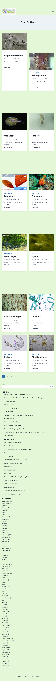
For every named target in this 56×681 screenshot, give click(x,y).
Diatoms (8, 357)
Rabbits (4, 607)
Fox (3, 600)
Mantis (4, 555)
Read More (8, 67)
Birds (3, 514)
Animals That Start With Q (12, 408)
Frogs (3, 505)
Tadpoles (4, 508)
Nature (4, 618)
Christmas (5, 517)
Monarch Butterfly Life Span (12, 422)
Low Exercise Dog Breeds (11, 480)
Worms (4, 584)
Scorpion (4, 575)
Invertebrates (6, 564)
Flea (3, 544)
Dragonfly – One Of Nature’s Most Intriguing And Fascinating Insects (24, 432)
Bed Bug (4, 528)
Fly (2, 546)
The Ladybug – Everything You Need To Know (17, 449)
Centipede (5, 566)
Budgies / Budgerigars (10, 470)
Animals (4, 512)
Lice (3, 553)
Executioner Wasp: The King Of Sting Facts (16, 477)
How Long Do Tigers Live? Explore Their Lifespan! (18, 415)
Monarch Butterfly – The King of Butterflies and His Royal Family (23, 398)
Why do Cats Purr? (9, 487)
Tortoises (4, 663)
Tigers (3, 614)
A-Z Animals (5, 501)
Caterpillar (5, 537)
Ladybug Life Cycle (10, 439)
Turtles (4, 665)
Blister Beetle (8, 466)
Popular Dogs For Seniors (11, 446)
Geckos (4, 656)
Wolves (4, 616)
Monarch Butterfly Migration (12, 494)
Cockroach (5, 539)
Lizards (4, 659)
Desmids (36, 316)
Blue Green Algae (12, 316)
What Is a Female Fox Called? (12, 442)
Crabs (3, 568)
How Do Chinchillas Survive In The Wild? (16, 459)
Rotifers (36, 136)
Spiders (4, 580)
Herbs (3, 634)
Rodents (4, 609)
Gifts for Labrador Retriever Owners (14, 490)
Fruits (3, 632)
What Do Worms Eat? (10, 483)
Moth (3, 559)
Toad (3, 510)
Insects (4, 523)
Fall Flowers (5, 627)
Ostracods (9, 136)
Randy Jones (9, 58)
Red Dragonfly (8, 435)
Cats (3, 593)
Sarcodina (9, 196)
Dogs (3, 596)
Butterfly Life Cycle (9, 401)
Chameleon (5, 652)
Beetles (4, 532)
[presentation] (14, 41)
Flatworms (37, 196)
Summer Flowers (7, 641)
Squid (3, 582)
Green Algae (10, 256)
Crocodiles (5, 654)
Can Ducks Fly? (8, 405)
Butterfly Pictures (9, 418)
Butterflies (5, 535)
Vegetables (5, 645)
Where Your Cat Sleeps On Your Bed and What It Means (20, 394)
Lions (3, 604)
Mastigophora (39, 75)
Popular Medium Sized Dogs (12, 425)
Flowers (4, 629)
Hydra (35, 256)
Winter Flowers (6, 647)
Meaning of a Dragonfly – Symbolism (15, 429)
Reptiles (4, 650)
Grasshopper (5, 548)
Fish (3, 521)
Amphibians (5, 503)
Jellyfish (4, 571)
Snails (3, 577)
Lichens (4, 636)
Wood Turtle (7, 473)
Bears (3, 591)
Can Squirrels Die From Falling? (13, 463)
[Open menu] (53, 11)
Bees (3, 530)
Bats (3, 589)
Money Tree (7, 453)
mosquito (4, 557)
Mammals (4, 586)
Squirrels (4, 611)
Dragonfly (4, 541)
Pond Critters (8, 52)
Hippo (3, 602)
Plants (3, 620)
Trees (3, 643)
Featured (4, 519)
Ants (3, 526)
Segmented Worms (13, 55)
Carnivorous (5, 625)
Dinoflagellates (39, 357)
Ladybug (4, 550)
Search (4, 384)
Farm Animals (6, 598)
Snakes (4, 661)
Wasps (4, 562)
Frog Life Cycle (8, 411)
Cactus (4, 623)
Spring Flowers (6, 638)
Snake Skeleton (8, 456)
